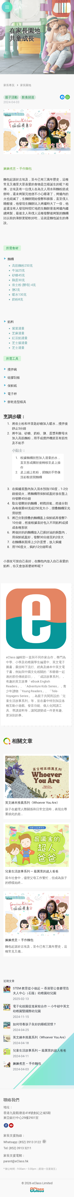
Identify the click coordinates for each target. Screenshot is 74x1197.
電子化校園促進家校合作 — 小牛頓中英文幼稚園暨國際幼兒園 (41, 1008)
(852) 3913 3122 (30, 1142)
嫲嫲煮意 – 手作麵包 (19, 940)
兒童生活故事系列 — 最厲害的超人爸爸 (32, 871)
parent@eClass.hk (15, 1161)
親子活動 (11, 97)
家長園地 (25, 85)
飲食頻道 (28, 97)
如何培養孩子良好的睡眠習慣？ (34, 1024)
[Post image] (6, 989)
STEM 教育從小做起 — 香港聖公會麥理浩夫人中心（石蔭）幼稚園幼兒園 (41, 990)
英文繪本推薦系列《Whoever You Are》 (32, 802)
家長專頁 (8, 85)
